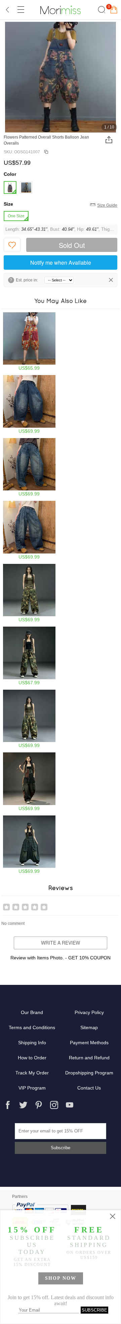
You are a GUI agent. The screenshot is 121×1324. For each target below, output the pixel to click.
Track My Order (32, 1072)
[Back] (7, 10)
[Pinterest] (38, 1105)
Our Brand (32, 1012)
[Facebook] (7, 1105)
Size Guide (107, 205)
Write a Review (60, 942)
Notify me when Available (60, 262)
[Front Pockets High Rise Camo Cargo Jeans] (29, 593)
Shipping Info (32, 1042)
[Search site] (100, 10)
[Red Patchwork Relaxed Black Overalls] (29, 781)
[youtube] (69, 1105)
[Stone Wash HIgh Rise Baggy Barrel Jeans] (29, 404)
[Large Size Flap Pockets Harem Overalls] (29, 844)
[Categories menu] (20, 10)
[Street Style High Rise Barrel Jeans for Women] (29, 530)
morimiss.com (60, 9)
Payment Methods (89, 1042)
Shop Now (60, 1278)
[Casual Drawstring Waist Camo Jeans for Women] (29, 656)
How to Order (32, 1057)
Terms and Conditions (32, 1027)
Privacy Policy (89, 1012)
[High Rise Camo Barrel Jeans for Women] (29, 719)
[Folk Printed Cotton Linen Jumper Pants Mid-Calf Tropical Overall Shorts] (29, 341)
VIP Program (32, 1088)
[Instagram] (54, 1105)
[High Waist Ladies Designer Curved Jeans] (29, 467)
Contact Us (89, 1088)
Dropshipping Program (89, 1072)
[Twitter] (23, 1105)
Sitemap (89, 1027)
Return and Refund (89, 1057)
